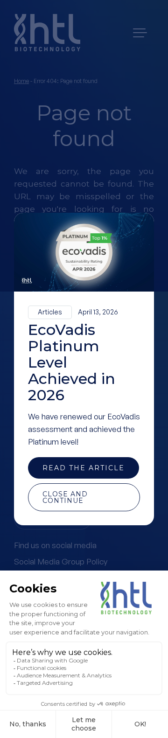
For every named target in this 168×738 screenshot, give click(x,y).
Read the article (83, 468)
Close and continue (65, 497)
